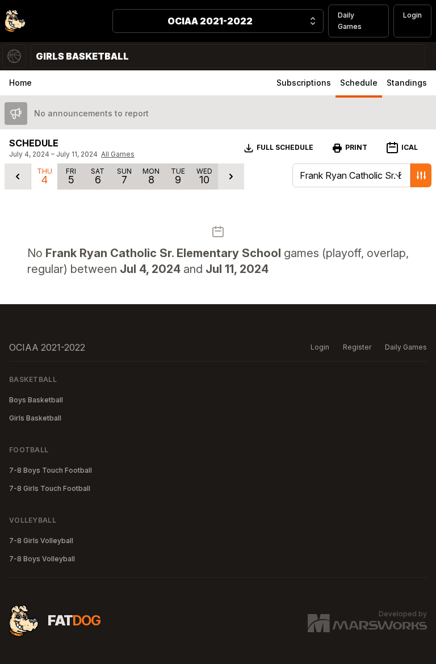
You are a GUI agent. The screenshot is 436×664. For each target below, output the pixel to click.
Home (20, 82)
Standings (407, 82)
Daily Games (350, 21)
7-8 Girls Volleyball (41, 540)
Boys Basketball (36, 400)
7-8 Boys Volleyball (42, 558)
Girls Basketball (35, 418)
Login (412, 15)
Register (357, 347)
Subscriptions (303, 82)
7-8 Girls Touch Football (49, 488)
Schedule (359, 82)
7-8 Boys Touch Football (50, 470)
